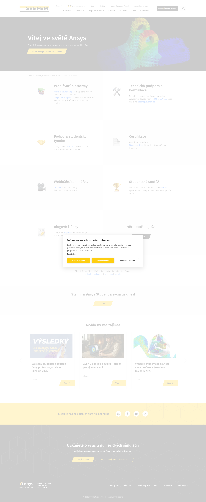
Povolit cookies (78, 261)
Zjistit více (71, 254)
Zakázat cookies (102, 261)
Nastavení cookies (127, 261)
